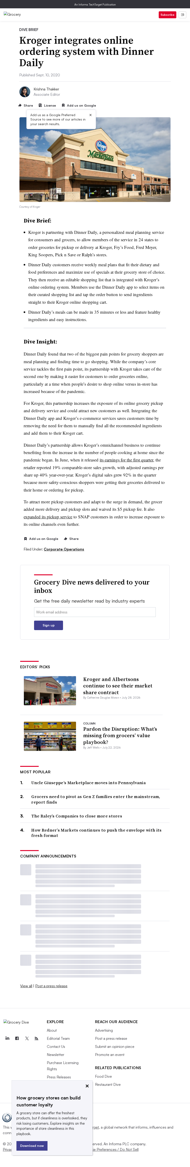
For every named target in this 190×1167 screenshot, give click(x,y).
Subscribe (167, 14)
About (52, 1030)
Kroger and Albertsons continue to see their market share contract (117, 686)
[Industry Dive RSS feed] (36, 1038)
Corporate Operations (64, 549)
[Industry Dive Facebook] (17, 1038)
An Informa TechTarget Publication (95, 4)
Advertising (104, 1030)
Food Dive (103, 1076)
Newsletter (55, 1054)
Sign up (49, 625)
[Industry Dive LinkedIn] (7, 1038)
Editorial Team (58, 1038)
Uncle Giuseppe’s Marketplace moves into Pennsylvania (88, 782)
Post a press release (51, 986)
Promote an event (109, 1054)
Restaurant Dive (108, 1084)
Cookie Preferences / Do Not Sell (111, 1149)
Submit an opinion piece (114, 1046)
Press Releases (59, 1077)
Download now (32, 1146)
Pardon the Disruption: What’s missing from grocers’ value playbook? (120, 735)
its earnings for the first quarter (126, 460)
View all (26, 986)
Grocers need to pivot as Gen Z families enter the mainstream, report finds (95, 799)
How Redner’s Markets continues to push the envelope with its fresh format (96, 832)
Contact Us (56, 1046)
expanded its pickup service (48, 517)
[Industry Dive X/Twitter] (27, 1038)
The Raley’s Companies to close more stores (76, 816)
